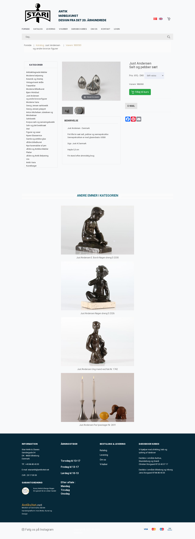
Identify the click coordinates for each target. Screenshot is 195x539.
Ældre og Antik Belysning (37, 156)
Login (117, 29)
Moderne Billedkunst (35, 89)
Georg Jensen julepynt (36, 109)
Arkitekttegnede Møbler (36, 72)
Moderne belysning (34, 75)
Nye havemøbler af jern (36, 145)
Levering (50, 29)
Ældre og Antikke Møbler (37, 149)
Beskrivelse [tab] (71, 120)
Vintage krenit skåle (34, 82)
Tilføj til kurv (141, 92)
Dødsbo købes (79, 29)
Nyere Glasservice (34, 135)
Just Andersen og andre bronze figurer (46, 47)
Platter (29, 152)
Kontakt (105, 29)
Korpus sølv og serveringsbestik (40, 122)
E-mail (131, 106)
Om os (94, 29)
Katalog (38, 29)
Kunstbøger (31, 166)
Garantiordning (32, 482)
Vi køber (63, 29)
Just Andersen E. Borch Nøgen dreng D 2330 (97, 257)
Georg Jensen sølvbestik (37, 105)
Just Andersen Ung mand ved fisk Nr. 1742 (97, 369)
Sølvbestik (30, 119)
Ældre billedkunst (34, 142)
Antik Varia (31, 162)
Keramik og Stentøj (34, 79)
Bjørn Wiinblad (32, 92)
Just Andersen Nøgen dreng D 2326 (97, 313)
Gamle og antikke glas (36, 139)
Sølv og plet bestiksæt (36, 125)
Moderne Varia (32, 102)
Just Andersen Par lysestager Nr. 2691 (97, 425)
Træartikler (30, 86)
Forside (26, 29)
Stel (28, 129)
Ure (27, 159)
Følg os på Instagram (38, 529)
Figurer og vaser (33, 132)
